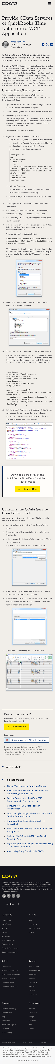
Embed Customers (9, 978)
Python (4, 932)
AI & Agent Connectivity (11, 974)
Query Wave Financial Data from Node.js (26, 786)
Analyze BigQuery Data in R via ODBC (25, 851)
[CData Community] (18, 896)
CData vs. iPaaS (8, 982)
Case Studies (7, 1013)
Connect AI (33, 924)
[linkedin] (4, 896)
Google (31, 1017)
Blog (3, 1017)
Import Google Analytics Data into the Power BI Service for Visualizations (30, 815)
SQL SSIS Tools (34, 928)
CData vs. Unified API (10, 986)
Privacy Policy (27, 1042)
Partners (32, 986)
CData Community (9, 1009)
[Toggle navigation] (49, 3)
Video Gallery (7, 1033)
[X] (9, 896)
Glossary (5, 1029)
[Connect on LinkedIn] (51, 44)
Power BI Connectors (10, 948)
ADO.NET (5, 928)
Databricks (33, 1013)
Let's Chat (9, 904)
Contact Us (33, 994)
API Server (6, 936)
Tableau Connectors (9, 952)
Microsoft (32, 1021)
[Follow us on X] (47, 44)
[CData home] (11, 3)
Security (44, 1042)
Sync (31, 920)
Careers (32, 990)
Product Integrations (10, 970)
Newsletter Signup (9, 1025)
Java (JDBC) (6, 924)
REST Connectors (8, 940)
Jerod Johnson (18, 41)
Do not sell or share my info (27, 1061)
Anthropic (32, 1009)
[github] (13, 896)
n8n (30, 1025)
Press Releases (34, 970)
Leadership (33, 982)
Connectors (6, 967)
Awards (32, 978)
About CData (34, 967)
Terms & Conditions (8, 1042)
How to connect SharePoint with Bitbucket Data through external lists (27, 792)
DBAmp (31, 932)
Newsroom (33, 974)
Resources (6, 1021)
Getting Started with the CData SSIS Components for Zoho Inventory (24, 800)
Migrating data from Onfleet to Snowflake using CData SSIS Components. (30, 845)
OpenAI (31, 1029)
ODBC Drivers (7, 920)
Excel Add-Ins (7, 944)
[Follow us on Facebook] (43, 44)
